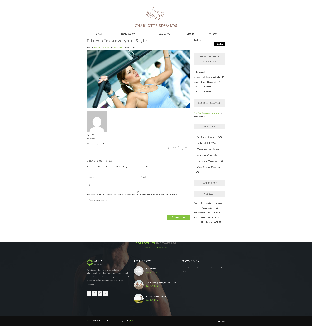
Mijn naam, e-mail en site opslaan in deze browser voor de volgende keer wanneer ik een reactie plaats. (132, 194)
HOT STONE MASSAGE (204, 87)
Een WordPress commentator (206, 113)
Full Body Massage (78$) (209, 137)
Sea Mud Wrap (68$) (207, 155)
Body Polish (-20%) (206, 143)
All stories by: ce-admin (97, 144)
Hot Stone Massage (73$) (210, 161)
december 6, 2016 (101, 48)
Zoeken (197, 40)
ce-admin (118, 48)
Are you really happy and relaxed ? (209, 77)
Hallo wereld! (199, 72)
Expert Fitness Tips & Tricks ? (207, 82)
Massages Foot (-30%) (208, 149)
